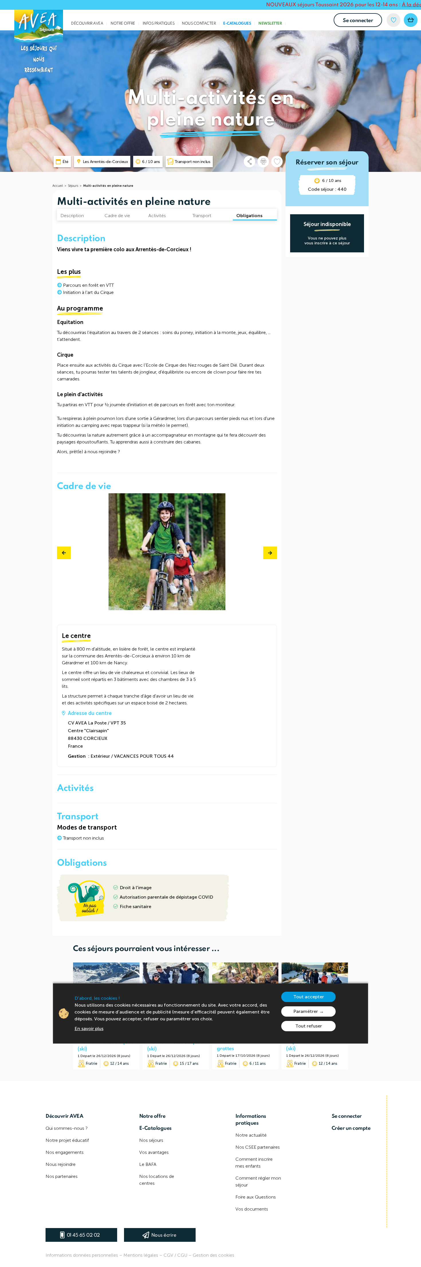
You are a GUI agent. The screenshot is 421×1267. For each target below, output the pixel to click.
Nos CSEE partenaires (257, 1147)
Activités (157, 215)
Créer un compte (351, 1128)
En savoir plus (88, 1028)
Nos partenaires (62, 1176)
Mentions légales (140, 1255)
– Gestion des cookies (211, 1255)
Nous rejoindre (61, 1164)
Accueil (57, 186)
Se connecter (358, 20)
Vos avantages (154, 1152)
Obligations (249, 215)
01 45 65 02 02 (83, 1235)
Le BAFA (147, 1164)
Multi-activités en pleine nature (108, 186)
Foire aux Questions (255, 1197)
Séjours (73, 186)
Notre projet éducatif (67, 1140)
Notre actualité (251, 1135)
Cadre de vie (117, 215)
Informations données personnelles (82, 1255)
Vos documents (251, 1209)
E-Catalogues (237, 23)
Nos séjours (151, 1140)
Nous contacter (199, 23)
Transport (201, 215)
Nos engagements (65, 1152)
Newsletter (270, 23)
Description (72, 215)
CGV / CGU (175, 1255)
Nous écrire (163, 1235)
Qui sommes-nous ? (67, 1128)
